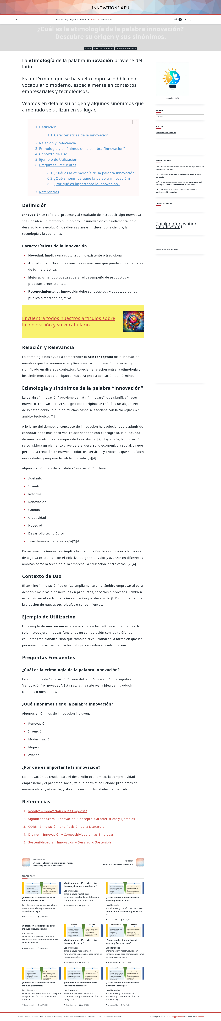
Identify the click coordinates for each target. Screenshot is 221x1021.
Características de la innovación (81, 135)
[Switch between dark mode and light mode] (186, 19)
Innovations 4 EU (110, 7)
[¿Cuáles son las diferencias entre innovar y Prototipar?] (125, 973)
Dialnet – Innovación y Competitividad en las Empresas (71, 834)
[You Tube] (180, 19)
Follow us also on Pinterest (167, 249)
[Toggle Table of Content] (133, 122)
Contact (35, 1016)
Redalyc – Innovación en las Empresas (57, 811)
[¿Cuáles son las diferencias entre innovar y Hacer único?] (41, 888)
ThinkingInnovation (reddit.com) (176, 225)
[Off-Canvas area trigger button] (16, 19)
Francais (83, 19)
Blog (66, 19)
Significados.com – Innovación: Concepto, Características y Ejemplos (81, 819)
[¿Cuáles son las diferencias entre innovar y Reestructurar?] (125, 930)
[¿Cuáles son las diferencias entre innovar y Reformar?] (41, 973)
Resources (105, 19)
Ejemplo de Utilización (58, 159)
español (94, 19)
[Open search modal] (189, 19)
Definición (47, 127)
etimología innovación (104, 48)
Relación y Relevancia (57, 143)
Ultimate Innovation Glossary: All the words (104, 1016)
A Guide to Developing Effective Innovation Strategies (65, 1016)
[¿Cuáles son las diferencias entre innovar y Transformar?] (125, 888)
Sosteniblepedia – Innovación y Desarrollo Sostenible (70, 842)
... (43, 911)
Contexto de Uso (53, 154)
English (73, 19)
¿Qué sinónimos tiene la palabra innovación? (92, 178)
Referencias (49, 192)
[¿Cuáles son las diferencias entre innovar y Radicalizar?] (83, 973)
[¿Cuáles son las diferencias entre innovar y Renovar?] (83, 930)
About (27, 1016)
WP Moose (199, 1016)
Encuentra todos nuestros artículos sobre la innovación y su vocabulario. (68, 321)
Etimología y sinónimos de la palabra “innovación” (82, 148)
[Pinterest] (175, 19)
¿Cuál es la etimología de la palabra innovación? (95, 173)
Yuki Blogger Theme (175, 1016)
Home (58, 19)
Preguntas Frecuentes (57, 165)
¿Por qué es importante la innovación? (87, 184)
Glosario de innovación (126, 48)
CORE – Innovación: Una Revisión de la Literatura (66, 826)
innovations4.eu (105, 44)
